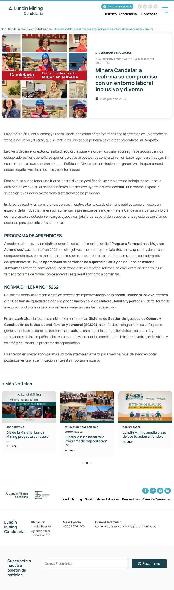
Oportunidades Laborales (102, 499)
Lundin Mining (72, 499)
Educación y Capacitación (82, 427)
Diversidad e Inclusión (39, 29)
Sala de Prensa (16, 29)
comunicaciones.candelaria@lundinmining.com (127, 526)
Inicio (3, 29)
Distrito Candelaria (120, 13)
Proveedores (131, 499)
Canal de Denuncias (156, 499)
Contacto (149, 13)
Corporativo (15, 427)
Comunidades (74, 431)
